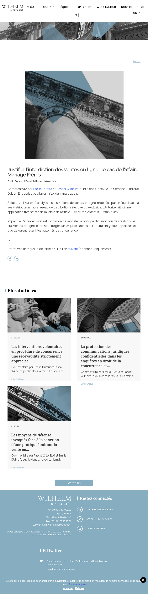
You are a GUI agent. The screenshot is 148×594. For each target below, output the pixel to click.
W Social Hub (106, 7)
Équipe (65, 7)
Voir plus (74, 483)
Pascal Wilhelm (67, 189)
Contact (137, 13)
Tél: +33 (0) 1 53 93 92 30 (58, 517)
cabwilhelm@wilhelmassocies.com (52, 524)
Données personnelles (49, 535)
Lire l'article (17, 379)
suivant (73, 249)
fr (76, 15)
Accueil (32, 7)
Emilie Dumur (42, 189)
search (71, 15)
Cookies (67, 535)
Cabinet (49, 7)
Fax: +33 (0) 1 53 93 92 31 (58, 521)
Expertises (84, 7)
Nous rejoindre (132, 7)
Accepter (68, 588)
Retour (136, 61)
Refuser (79, 588)
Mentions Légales (51, 532)
